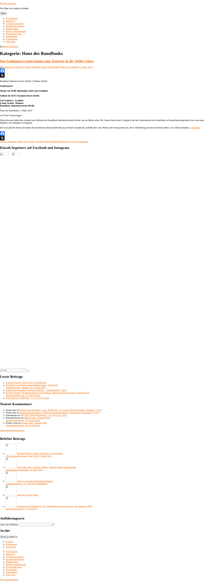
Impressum (11, 547)
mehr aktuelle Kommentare (12, 430)
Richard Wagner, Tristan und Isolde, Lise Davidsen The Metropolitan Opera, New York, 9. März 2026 (34, 454)
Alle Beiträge (12, 18)
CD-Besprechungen (15, 23)
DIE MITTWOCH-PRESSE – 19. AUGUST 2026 (43, 415)
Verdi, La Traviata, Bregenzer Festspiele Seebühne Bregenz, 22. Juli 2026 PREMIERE (29, 482)
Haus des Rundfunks (49, 141)
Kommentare (11, 36)
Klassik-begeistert (8, 141)
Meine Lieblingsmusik (16, 31)
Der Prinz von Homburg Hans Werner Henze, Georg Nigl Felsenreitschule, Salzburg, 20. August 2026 (32, 386)
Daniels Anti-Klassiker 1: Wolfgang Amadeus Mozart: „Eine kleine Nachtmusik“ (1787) (59, 412)
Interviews (10, 21)
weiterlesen (195, 127)
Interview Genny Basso (27, 495)
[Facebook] (105, 71)
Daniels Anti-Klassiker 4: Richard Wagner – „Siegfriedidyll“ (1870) (36, 390)
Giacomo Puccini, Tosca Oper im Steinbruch (26, 382)
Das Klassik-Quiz (14, 34)
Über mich (10, 41)
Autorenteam (11, 39)
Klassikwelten (12, 29)
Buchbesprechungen (15, 26)
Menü (3, 13)
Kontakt (9, 541)
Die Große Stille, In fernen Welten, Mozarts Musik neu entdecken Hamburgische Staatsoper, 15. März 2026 (41, 468)
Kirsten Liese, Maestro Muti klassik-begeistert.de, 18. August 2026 (28, 419)
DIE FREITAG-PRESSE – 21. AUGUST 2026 (27, 398)
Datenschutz (11, 544)
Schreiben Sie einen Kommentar (73, 141)
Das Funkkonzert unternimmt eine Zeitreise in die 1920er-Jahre (47, 61)
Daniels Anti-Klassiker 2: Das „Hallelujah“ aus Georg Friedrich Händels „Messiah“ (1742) (60, 410)
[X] (105, 75)
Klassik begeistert (8, 3)
